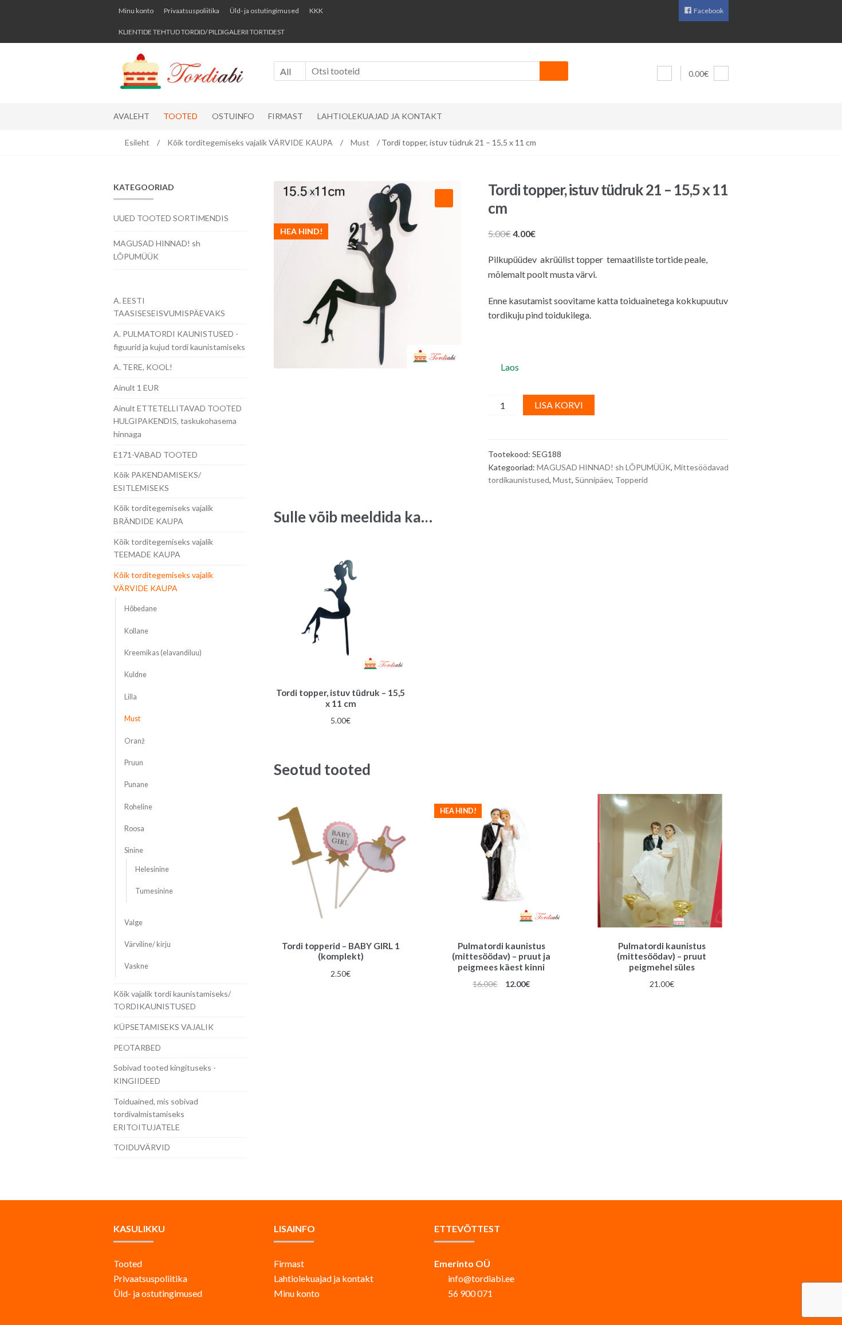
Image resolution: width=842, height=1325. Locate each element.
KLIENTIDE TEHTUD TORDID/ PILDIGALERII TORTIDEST (202, 31)
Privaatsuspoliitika (191, 10)
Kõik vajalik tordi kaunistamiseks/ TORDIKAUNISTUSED (172, 1000)
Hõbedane (140, 608)
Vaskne (136, 966)
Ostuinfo (233, 116)
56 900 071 (470, 1293)
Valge (133, 922)
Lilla (130, 697)
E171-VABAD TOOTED (155, 454)
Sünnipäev (593, 480)
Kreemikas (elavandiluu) (163, 652)
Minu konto (136, 10)
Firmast (285, 116)
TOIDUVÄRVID (141, 1147)
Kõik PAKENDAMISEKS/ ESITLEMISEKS (157, 481)
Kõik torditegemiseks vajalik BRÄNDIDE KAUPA (163, 514)
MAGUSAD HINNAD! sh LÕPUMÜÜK (604, 467)
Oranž (134, 741)
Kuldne (135, 674)
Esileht (137, 142)
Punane (136, 784)
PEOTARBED (137, 1047)
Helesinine (152, 869)
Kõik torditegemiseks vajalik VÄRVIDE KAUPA (250, 142)
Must (360, 142)
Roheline (138, 807)
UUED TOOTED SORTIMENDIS (171, 218)
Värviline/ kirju (147, 944)
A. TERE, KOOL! (142, 367)
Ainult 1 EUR (136, 387)
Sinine (133, 850)
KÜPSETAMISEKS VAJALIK (163, 1027)
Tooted (180, 116)
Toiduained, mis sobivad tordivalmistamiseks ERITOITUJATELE (155, 1114)
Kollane (136, 631)
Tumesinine (154, 891)
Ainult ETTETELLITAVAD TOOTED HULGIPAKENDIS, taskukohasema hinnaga (177, 421)
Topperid (631, 480)
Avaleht (131, 116)
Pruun (133, 762)
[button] (444, 198)
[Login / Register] (664, 73)
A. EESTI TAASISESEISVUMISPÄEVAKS (169, 307)
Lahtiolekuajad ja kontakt (379, 116)
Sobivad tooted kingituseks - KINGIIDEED (164, 1074)
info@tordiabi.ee (481, 1278)
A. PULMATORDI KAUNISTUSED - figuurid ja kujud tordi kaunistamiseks (179, 340)
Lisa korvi (558, 404)
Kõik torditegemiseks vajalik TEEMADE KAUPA (163, 548)
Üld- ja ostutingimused (264, 10)
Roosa (134, 828)
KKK (316, 10)
